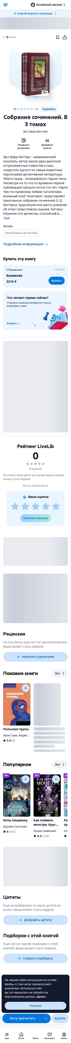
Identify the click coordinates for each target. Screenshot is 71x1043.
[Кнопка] (26, 688)
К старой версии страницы (33, 13)
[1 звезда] (17, 109)
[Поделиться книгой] (65, 37)
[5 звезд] (32, 109)
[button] (35, 74)
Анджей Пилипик (30, 735)
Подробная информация (23, 244)
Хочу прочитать (22, 1018)
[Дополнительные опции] (46, 1018)
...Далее (40, 996)
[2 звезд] (21, 109)
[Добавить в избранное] (57, 37)
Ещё (7, 218)
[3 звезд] (24, 109)
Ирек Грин (10, 735)
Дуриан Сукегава (15, 826)
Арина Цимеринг (45, 831)
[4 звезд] (28, 109)
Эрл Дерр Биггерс (35, 131)
